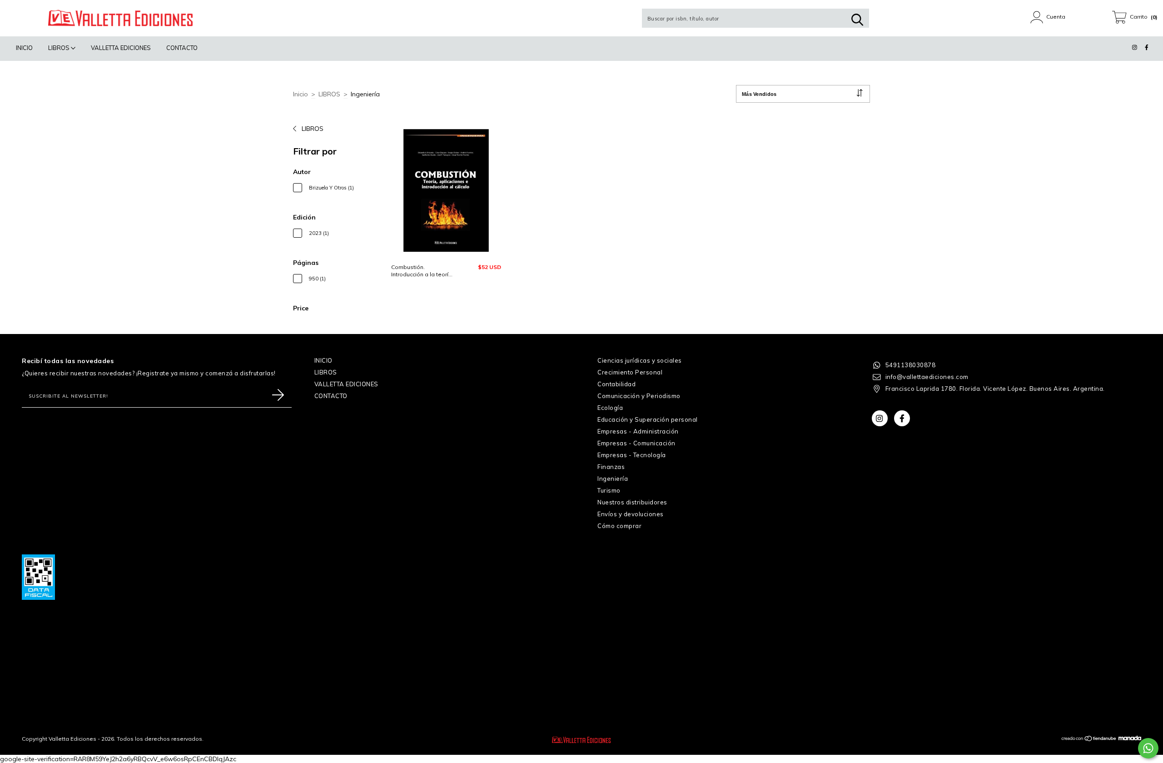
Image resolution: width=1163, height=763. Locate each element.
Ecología (610, 407)
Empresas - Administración (638, 431)
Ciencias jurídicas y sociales (639, 360)
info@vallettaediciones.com (927, 376)
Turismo (609, 490)
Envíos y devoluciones (630, 514)
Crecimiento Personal (629, 372)
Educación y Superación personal (647, 419)
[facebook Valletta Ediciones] (1147, 47)
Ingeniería (612, 478)
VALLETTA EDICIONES (121, 47)
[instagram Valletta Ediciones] (1135, 47)
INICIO (24, 47)
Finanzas (611, 466)
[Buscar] (857, 19)
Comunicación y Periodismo (639, 395)
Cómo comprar (619, 525)
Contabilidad (616, 384)
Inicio (300, 94)
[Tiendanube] (1089, 739)
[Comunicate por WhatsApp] (1148, 748)
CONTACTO (182, 47)
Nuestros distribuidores (632, 502)
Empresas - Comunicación (636, 443)
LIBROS (59, 47)
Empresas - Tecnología (631, 455)
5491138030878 (910, 365)
